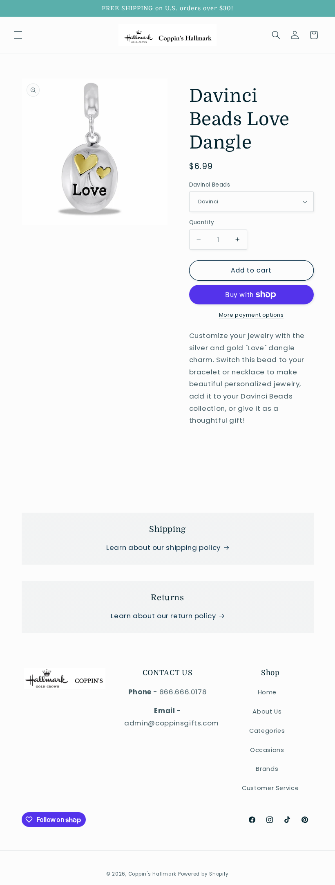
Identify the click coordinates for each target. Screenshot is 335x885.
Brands (267, 769)
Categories (267, 731)
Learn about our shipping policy (163, 547)
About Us (266, 711)
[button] (18, 35)
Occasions (267, 750)
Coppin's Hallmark (152, 874)
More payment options (251, 314)
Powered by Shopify (203, 874)
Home (267, 692)
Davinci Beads (209, 185)
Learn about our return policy (163, 616)
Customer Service (270, 788)
